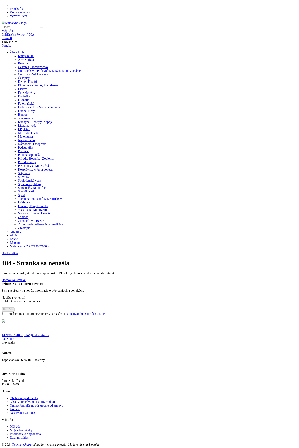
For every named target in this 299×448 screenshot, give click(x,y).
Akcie (13, 235)
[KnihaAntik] (14, 23)
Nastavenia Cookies (22, 412)
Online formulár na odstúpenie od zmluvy (36, 405)
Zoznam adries (19, 437)
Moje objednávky (21, 430)
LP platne (16, 242)
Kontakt (15, 409)
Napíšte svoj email (13, 297)
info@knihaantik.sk (36, 335)
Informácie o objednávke (26, 434)
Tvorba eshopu (22, 444)
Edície (14, 239)
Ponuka (6, 45)
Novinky (15, 231)
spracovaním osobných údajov (86, 313)
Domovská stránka (14, 280)
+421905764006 (12, 335)
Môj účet (7, 31)
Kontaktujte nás (20, 12)
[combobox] (20, 27)
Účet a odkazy (11, 253)
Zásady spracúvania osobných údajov (34, 401)
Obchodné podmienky (24, 398)
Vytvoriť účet (18, 16)
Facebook (8, 338)
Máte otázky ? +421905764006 (30, 246)
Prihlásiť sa (17, 8)
